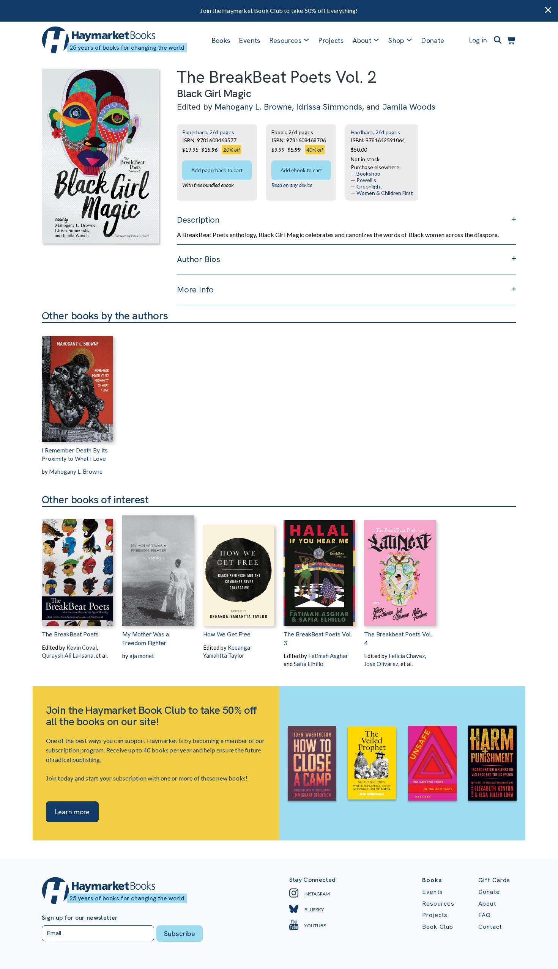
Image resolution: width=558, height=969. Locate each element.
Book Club (437, 927)
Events (249, 40)
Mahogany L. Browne (253, 106)
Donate (432, 40)
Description (198, 219)
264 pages (222, 132)
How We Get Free (227, 634)
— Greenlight (366, 186)
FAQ (484, 915)
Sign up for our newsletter (80, 918)
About (487, 904)
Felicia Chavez (407, 655)
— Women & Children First (382, 193)
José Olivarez (381, 663)
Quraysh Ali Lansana (67, 655)
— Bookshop (365, 173)
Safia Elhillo (308, 663)
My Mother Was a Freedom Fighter (145, 638)
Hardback (362, 132)
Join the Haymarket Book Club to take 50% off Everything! (279, 10)
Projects (331, 40)
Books (221, 40)
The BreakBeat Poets (70, 634)
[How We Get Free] (238, 566)
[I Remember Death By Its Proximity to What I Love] (77, 382)
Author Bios (198, 259)
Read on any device (291, 185)
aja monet (141, 655)
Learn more (72, 811)
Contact (490, 927)
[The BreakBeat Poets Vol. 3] (319, 566)
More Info (195, 289)
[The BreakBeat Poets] (77, 566)
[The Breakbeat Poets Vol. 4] (399, 566)
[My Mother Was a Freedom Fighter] (158, 566)
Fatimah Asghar (328, 655)
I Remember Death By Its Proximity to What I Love (75, 454)
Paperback (194, 132)
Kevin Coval (81, 647)
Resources (285, 40)
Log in (478, 40)
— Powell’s (363, 180)
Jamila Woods (408, 106)
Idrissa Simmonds (329, 106)
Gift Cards (494, 880)
